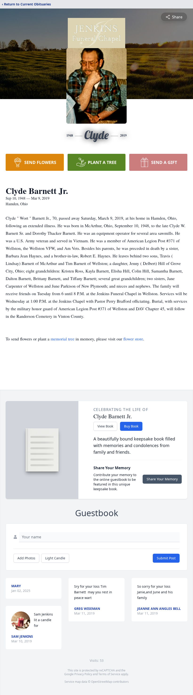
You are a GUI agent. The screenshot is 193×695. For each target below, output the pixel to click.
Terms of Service (109, 674)
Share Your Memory (162, 479)
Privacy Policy (83, 674)
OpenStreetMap (101, 682)
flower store (133, 339)
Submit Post (166, 558)
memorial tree (62, 339)
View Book (105, 426)
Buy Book (131, 426)
